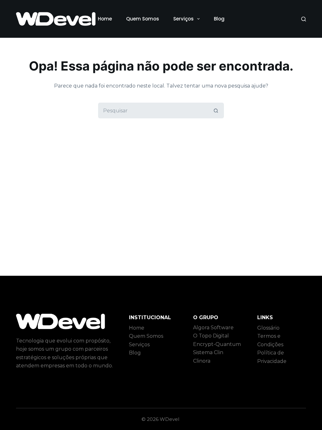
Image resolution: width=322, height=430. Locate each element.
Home (105, 18)
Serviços (183, 18)
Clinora (201, 361)
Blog (219, 18)
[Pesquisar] (303, 19)
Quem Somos (142, 18)
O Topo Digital (211, 336)
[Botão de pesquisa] (216, 110)
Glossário (268, 328)
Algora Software (213, 328)
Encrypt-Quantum (217, 344)
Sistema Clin (208, 352)
